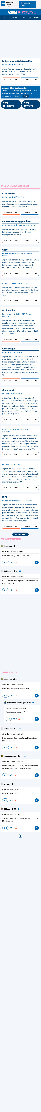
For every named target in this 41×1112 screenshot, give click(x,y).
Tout (4, 18)
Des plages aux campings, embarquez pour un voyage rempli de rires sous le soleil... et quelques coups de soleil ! (20, 92)
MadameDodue (10, 756)
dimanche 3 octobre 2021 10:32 (16, 708)
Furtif (4, 497)
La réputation (8, 310)
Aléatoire (13, 18)
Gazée (5, 250)
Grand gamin (8, 390)
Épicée (22, 18)
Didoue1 (7, 809)
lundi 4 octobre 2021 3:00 (11, 815)
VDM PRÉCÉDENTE (8, 104)
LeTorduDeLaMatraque (16, 703)
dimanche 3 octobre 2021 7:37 (12, 552)
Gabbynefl (8, 571)
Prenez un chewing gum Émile (16, 222)
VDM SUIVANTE (28, 104)
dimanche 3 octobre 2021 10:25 (12, 577)
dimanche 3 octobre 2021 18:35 (12, 762)
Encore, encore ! (20, 534)
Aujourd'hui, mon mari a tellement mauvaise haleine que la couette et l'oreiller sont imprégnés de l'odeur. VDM (19, 232)
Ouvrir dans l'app (25, 4)
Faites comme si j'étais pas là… (17, 61)
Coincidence (8, 194)
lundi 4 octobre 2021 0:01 (10, 789)
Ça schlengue (8, 349)
